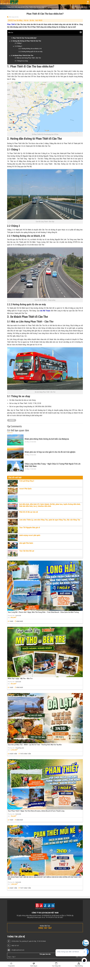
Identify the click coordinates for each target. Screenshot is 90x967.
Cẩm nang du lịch (13, 17)
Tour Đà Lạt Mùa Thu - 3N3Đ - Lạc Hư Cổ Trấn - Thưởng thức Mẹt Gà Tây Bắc (35, 745)
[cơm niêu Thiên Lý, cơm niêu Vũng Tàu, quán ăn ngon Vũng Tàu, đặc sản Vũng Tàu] (13, 522)
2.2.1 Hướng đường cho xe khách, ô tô (30, 48)
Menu (87, 3)
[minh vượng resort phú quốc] (13, 537)
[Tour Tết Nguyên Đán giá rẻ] (13, 530)
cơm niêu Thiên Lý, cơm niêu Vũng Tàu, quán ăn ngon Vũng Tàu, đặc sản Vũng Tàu (49, 520)
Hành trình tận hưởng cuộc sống (9, 3)
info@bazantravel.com (18, 950)
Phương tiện (11, 615)
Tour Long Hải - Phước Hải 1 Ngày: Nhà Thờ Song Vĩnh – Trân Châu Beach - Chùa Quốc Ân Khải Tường (43, 612)
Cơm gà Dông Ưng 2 (26, 481)
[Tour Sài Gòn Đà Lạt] (13, 553)
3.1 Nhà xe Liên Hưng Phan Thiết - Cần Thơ (28, 58)
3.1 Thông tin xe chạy (21, 61)
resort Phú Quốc (25, 489)
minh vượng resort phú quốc (29, 535)
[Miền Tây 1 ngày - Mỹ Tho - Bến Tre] (45, 652)
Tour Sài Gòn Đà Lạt (26, 551)
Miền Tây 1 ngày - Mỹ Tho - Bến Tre (20, 678)
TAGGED (11, 420)
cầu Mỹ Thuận (45, 311)
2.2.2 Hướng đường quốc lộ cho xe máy (30, 51)
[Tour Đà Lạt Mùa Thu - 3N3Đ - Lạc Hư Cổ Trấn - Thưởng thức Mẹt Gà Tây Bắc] (45, 718)
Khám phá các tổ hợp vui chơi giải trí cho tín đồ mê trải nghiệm (50, 452)
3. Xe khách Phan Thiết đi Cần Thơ (22, 55)
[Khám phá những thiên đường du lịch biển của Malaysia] (15, 439)
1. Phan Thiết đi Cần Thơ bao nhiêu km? (23, 38)
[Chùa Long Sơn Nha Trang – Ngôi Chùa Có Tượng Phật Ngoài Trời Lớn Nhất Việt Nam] (15, 466)
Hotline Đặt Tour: (45, 926)
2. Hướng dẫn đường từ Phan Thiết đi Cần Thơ (26, 41)
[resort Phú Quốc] (13, 491)
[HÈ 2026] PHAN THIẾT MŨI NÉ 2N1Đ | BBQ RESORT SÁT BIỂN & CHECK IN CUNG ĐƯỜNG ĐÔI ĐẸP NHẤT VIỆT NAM (45, 878)
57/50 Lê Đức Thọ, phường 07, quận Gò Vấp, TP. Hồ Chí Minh (29, 941)
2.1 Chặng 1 (18, 43)
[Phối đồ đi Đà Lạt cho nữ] (13, 514)
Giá (9, 617)
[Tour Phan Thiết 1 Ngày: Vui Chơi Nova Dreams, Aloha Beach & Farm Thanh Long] (45, 784)
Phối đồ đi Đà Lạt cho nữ (28, 512)
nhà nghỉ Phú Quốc (26, 543)
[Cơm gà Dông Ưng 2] (13, 483)
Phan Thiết (11, 24)
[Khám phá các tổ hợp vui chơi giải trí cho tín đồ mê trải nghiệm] (15, 453)
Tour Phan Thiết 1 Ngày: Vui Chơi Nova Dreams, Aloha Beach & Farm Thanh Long (36, 811)
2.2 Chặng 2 (18, 46)
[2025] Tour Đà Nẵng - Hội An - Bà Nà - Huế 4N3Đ (25, 20)
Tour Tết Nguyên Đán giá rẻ (29, 527)
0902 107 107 (15, 945)
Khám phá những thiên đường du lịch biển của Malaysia (47, 439)
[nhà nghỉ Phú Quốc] (13, 545)
